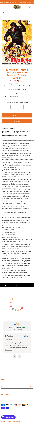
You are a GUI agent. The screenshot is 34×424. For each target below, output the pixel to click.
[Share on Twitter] (16, 285)
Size (17, 93)
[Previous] (4, 42)
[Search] (30, 13)
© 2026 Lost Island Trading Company (10, 421)
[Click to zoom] (30, 22)
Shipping (11, 84)
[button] (8, 350)
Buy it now (17, 121)
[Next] (30, 42)
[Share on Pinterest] (28, 285)
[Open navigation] (3, 7)
